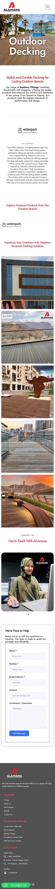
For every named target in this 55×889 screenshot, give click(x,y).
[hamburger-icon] (47, 7)
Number (14, 664)
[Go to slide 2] (28, 614)
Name (12, 650)
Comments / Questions (20, 703)
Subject (13, 690)
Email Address (17, 677)
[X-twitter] (33, 884)
